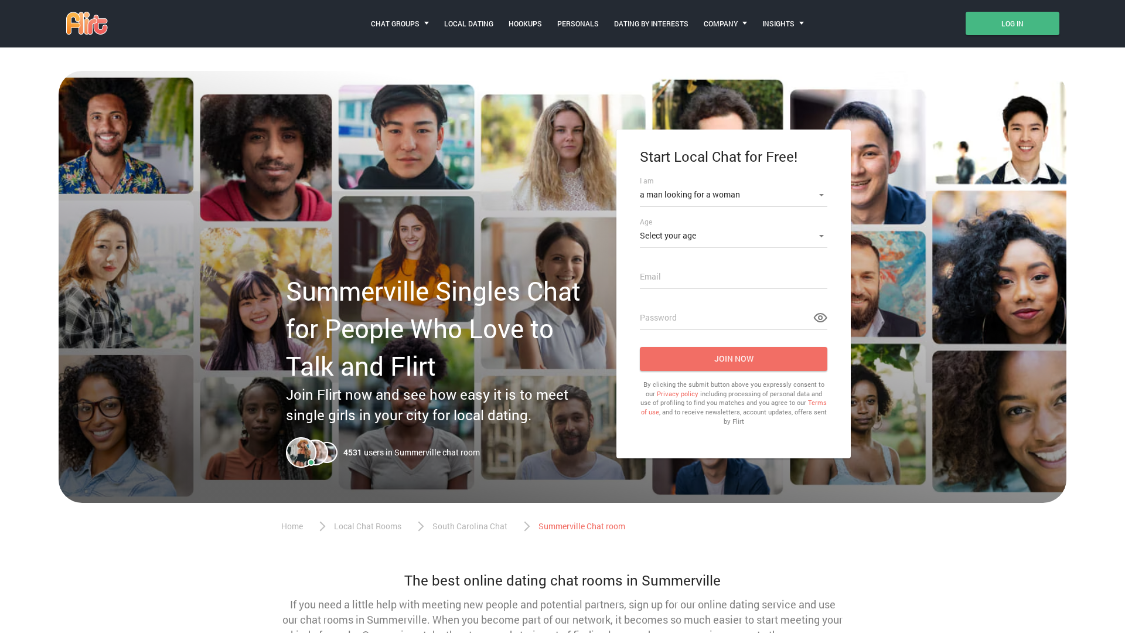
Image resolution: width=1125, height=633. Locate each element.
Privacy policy (677, 393)
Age (646, 221)
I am (646, 180)
